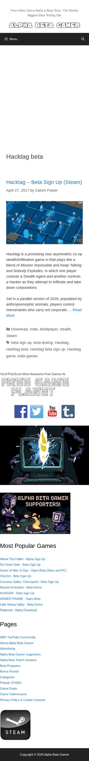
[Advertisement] (44, 96)
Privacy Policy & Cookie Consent (22, 700)
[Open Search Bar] (83, 39)
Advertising (7, 648)
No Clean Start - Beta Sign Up (20, 564)
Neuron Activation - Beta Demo (21, 587)
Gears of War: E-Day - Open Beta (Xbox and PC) (33, 570)
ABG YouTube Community (18, 637)
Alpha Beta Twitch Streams (18, 660)
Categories (7, 677)
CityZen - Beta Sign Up (15, 576)
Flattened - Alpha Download (18, 610)
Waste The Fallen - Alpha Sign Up (22, 559)
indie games (28, 356)
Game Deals (8, 688)
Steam (11, 336)
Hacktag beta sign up (47, 349)
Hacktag (62, 343)
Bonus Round (9, 671)
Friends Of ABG (11, 682)
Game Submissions (13, 694)
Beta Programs (10, 665)
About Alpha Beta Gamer (17, 643)
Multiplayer (49, 329)
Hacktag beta (17, 349)
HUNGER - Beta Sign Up (17, 593)
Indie (34, 329)
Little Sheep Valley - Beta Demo (21, 604)
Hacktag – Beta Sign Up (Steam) (44, 182)
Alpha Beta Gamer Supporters (20, 654)
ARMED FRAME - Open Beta (20, 598)
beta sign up (21, 343)
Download (19, 329)
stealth (65, 329)
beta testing (43, 343)
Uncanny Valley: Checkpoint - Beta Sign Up (29, 581)
